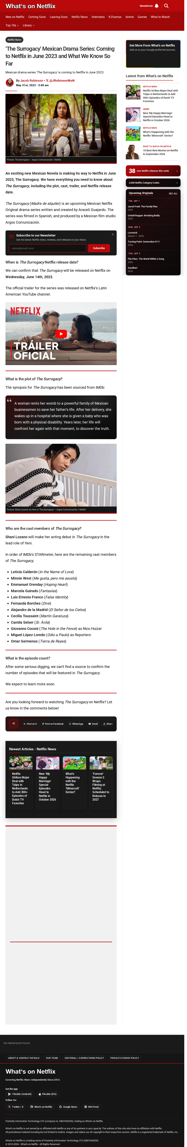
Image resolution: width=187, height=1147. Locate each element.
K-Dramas (115, 17)
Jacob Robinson (31, 80)
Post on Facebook (54, 723)
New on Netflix (15, 17)
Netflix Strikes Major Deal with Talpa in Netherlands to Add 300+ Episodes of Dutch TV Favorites (20, 788)
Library (27, 25)
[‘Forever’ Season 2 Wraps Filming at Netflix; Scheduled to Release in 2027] (101, 762)
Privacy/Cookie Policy (124, 1058)
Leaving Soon (59, 17)
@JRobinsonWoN (62, 80)
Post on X (32, 723)
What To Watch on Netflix (157, 146)
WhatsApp (77, 723)
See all (173, 193)
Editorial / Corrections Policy (84, 1058)
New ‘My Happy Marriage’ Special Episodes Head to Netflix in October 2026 (47, 786)
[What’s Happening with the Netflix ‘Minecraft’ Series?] (74, 762)
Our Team (52, 1058)
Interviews (98, 17)
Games (142, 17)
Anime (129, 17)
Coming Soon (37, 17)
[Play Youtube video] (61, 333)
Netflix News (80, 17)
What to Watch (160, 17)
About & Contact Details (23, 1058)
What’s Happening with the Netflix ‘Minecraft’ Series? (72, 783)
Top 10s (11, 25)
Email (95, 723)
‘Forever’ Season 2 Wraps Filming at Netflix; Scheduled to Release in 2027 (100, 786)
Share (109, 723)
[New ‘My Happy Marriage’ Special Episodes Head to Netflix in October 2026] (47, 762)
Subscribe (99, 248)
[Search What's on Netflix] (166, 6)
